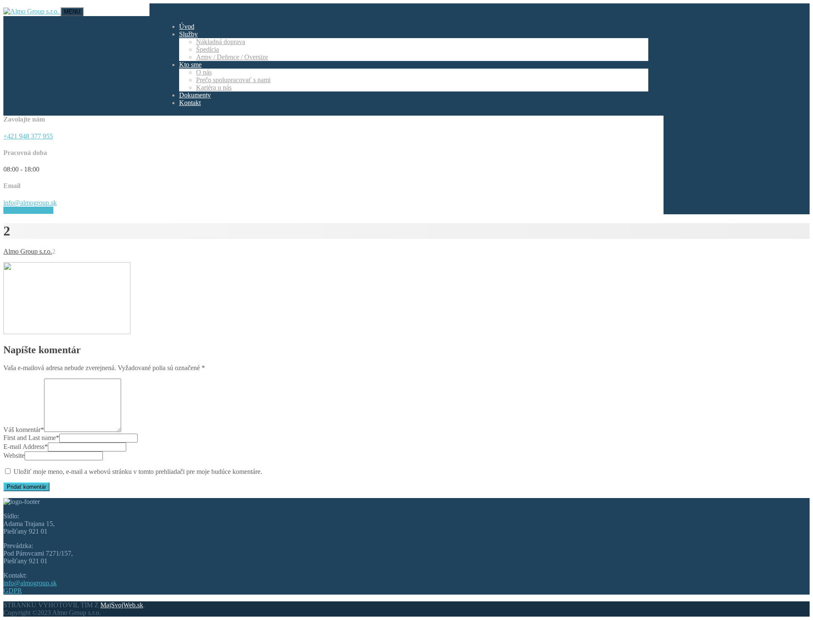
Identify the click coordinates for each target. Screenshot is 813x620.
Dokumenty (195, 95)
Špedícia (207, 49)
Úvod (186, 26)
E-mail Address (25, 446)
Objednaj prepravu (28, 210)
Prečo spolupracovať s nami (233, 79)
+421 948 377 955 (28, 136)
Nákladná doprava (220, 41)
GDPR (12, 590)
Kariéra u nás (214, 87)
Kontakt (190, 102)
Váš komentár (23, 429)
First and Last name (31, 437)
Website (14, 455)
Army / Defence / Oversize (232, 57)
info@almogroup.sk (30, 202)
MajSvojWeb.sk (121, 605)
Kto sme (190, 64)
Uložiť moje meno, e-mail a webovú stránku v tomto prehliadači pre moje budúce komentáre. (138, 471)
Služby (188, 34)
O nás (204, 72)
